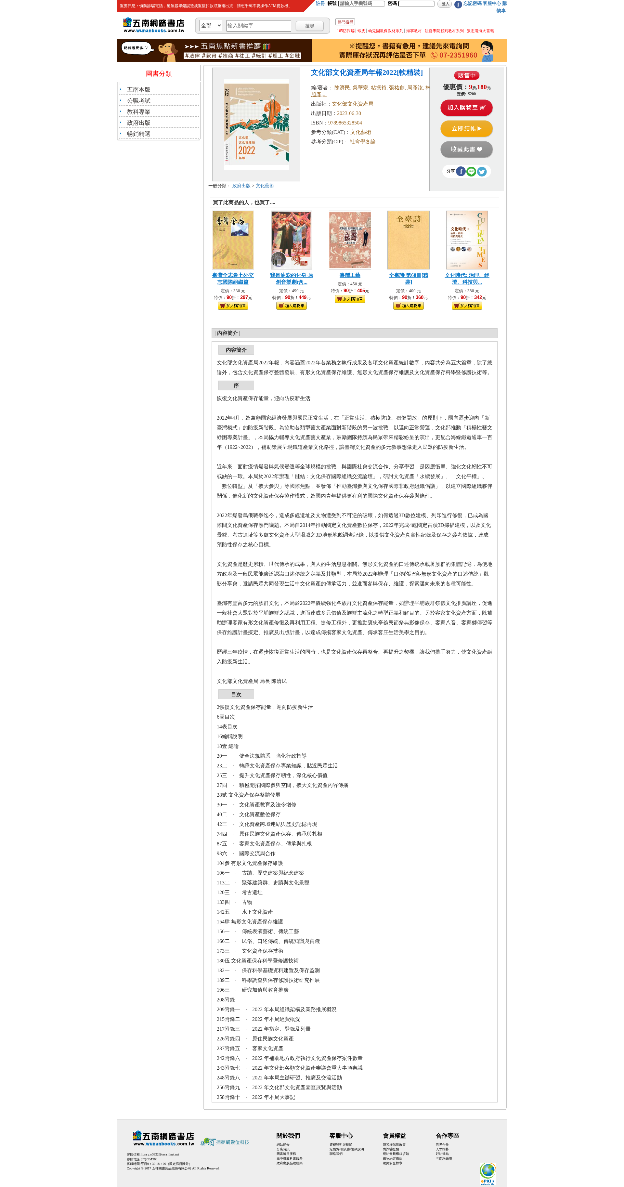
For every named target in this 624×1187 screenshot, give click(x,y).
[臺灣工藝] (350, 239)
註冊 (320, 3)
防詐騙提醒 (391, 1149)
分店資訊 (283, 1149)
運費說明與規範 (341, 1144)
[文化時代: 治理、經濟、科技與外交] (467, 239)
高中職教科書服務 (290, 1158)
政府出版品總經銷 (290, 1163)
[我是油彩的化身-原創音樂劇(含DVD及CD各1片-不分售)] (291, 239)
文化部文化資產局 (352, 104)
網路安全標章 (392, 1163)
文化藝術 (265, 185)
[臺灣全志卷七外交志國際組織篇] (233, 239)
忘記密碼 (472, 3)
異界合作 (442, 1144)
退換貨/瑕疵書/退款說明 (347, 1149)
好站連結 (442, 1153)
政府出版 (138, 123)
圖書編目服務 (286, 1153)
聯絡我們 (336, 1153)
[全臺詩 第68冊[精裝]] (408, 239)
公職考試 (138, 101)
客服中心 (492, 3)
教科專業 (138, 112)
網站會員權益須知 (396, 1153)
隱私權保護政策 (394, 1144)
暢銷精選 (138, 134)
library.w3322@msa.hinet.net (160, 1154)
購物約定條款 (392, 1158)
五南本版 (138, 89)
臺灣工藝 (350, 275)
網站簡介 (283, 1144)
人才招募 (442, 1149)
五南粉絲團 (444, 1158)
